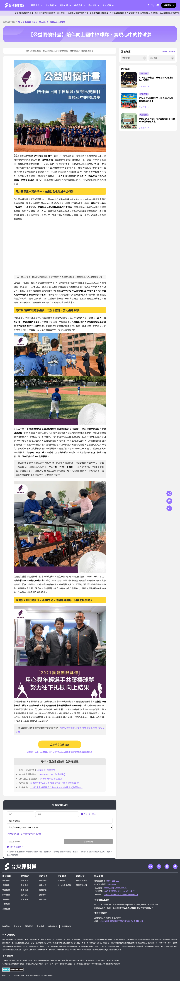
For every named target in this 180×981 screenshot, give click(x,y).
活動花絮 (144, 73)
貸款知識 (64, 5)
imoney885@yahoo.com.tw (115, 887)
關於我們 (49, 5)
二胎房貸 (6, 904)
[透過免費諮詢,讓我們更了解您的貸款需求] (169, 501)
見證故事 (61, 880)
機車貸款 (6, 890)
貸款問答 (43, 880)
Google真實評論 (64, 885)
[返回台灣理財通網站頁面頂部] (169, 508)
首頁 (5, 22)
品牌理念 (24, 880)
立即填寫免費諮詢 (59, 744)
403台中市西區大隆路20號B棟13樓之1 (119, 891)
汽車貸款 (6, 894)
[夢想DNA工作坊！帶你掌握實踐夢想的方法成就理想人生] (129, 121)
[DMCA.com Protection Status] (13, 969)
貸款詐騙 (43, 890)
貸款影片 (43, 894)
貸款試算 (107, 5)
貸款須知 (17, 926)
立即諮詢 (167, 5)
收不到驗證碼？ (16, 846)
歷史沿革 (24, 890)
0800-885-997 (113, 880)
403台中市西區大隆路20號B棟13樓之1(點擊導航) (55, 783)
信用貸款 (6, 880)
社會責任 (24, 899)
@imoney (112, 884)
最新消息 (92, 5)
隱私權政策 (66, 926)
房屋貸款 (6, 899)
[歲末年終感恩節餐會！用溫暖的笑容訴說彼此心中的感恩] (129, 80)
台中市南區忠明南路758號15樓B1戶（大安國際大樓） (122, 921)
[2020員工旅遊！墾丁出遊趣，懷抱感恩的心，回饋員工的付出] (129, 101)
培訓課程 (144, 114)
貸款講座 (43, 899)
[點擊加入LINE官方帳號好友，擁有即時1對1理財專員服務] (157, 5)
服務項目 (35, 5)
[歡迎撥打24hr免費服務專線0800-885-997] (152, 5)
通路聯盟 (29, 926)
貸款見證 (78, 5)
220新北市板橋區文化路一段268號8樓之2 (121, 894)
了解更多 (142, 86)
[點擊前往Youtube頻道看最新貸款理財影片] (150, 866)
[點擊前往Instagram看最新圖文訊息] (166, 866)
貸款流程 (43, 885)
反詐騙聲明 (52, 926)
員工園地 (12, 22)
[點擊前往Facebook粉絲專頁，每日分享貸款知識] (175, 866)
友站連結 (40, 926)
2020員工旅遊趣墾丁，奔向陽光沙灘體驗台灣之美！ (156, 99)
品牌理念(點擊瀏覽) (46, 769)
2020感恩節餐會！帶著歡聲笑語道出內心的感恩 (156, 78)
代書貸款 (6, 885)
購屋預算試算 (81, 885)
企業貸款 (6, 909)
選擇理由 (24, 894)
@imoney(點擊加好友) (51, 778)
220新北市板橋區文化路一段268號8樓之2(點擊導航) (56, 787)
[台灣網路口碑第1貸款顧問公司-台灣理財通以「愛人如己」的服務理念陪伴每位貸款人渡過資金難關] (14, 5)
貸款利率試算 (81, 880)
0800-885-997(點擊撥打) (52, 774)
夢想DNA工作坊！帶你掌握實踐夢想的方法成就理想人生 (157, 120)
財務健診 (6, 926)
